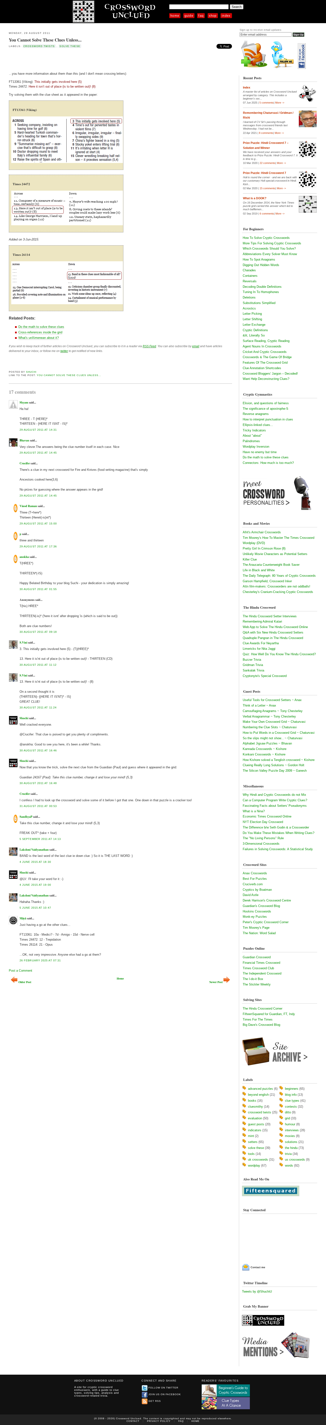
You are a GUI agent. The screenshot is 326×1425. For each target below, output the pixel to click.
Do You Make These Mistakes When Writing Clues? (278, 833)
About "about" (252, 435)
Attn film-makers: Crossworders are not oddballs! (276, 586)
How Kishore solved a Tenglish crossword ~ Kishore (279, 760)
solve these (69, 46)
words (289, 1165)
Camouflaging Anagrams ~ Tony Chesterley (273, 711)
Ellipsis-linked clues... (258, 425)
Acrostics (249, 308)
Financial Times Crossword (261, 962)
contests (291, 1106)
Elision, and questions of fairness (266, 403)
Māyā (23, 918)
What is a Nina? (254, 811)
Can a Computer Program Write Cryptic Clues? (275, 800)
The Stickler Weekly (257, 984)
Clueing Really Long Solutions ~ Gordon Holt (273, 765)
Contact (132, 1421)
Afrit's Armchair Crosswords (262, 532)
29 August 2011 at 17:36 (38, 546)
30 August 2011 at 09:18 (38, 631)
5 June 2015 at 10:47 (35, 907)
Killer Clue (250, 559)
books (252, 1100)
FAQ (201, 15)
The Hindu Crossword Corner (262, 1008)
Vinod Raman (28, 506)
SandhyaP (26, 817)
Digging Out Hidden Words (261, 265)
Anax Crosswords (255, 873)
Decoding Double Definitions (262, 286)
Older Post (24, 982)
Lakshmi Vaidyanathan (34, 850)
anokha (24, 557)
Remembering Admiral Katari (262, 621)
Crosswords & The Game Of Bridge (267, 357)
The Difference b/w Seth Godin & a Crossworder (276, 827)
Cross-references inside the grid (40, 332)
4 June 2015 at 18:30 (35, 861)
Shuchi (31, 372)
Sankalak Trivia (253, 670)
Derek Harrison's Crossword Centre (267, 900)
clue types (292, 1100)
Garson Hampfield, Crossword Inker (267, 581)
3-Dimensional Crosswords (261, 843)
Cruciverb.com (253, 884)
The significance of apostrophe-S (265, 408)
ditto (288, 1112)
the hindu (291, 1148)
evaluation (255, 1118)
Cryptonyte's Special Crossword (265, 676)
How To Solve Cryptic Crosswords (266, 238)
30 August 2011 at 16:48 (38, 783)
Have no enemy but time (260, 452)
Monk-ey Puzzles (255, 916)
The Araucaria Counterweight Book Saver (271, 564)
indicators (254, 1130)
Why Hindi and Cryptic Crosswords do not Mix (274, 794)
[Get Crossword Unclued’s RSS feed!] (254, 68)
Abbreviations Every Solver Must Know (270, 254)
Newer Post (216, 982)
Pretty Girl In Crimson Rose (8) (264, 548)
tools (251, 1154)
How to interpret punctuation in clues (268, 419)
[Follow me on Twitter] (283, 68)
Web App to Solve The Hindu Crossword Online (275, 627)
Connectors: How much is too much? (268, 463)
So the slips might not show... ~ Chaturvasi (272, 738)
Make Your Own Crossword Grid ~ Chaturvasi (274, 721)
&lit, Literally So (254, 335)
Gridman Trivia (253, 665)
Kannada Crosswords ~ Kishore (264, 749)
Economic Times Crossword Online (267, 816)
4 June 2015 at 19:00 (35, 884)
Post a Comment (20, 970)
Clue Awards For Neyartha (261, 643)
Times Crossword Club (258, 968)
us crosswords (295, 1159)
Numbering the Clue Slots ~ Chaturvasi (270, 727)
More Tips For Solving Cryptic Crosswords (272, 243)
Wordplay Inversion (256, 446)
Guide (189, 15)
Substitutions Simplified (259, 303)
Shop (213, 15)
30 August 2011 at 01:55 (38, 589)
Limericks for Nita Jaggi (259, 648)
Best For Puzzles (255, 878)
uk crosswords (258, 1159)
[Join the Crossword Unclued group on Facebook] (302, 68)
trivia (288, 1154)
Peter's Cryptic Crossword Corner (266, 922)
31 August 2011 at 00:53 (38, 806)
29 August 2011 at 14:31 (38, 429)
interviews (292, 1130)
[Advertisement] (65, 59)
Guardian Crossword (257, 957)
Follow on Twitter (163, 1387)
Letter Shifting (252, 319)
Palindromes (251, 441)
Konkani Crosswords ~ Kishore (264, 754)
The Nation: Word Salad (259, 933)
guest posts (256, 1124)
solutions (291, 1142)
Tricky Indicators (254, 430)
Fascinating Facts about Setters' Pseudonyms (275, 805)
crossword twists (39, 46)
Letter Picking (252, 313)
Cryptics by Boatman (257, 889)
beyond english (258, 1094)
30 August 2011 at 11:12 (38, 664)
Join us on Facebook (164, 1394)
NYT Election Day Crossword (263, 822)
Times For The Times (258, 1019)
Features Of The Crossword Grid (265, 362)
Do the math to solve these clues (41, 327)
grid (287, 1118)
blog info (291, 1094)
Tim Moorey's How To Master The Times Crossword (278, 538)
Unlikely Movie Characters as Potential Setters (275, 554)
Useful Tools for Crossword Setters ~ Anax (272, 700)
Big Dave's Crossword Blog (261, 1025)
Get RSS (154, 1401)
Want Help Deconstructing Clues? (266, 379)
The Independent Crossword (262, 973)
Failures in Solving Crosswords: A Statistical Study (278, 849)
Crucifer (25, 463)
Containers (250, 276)
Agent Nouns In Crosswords (262, 346)
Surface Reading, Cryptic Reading (266, 341)
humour (290, 1124)
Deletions (249, 297)
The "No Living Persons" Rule (263, 838)
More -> (279, 102)
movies (290, 1136)
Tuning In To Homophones (261, 292)
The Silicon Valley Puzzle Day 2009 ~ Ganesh (275, 770)
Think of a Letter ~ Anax (259, 705)
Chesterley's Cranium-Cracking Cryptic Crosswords (278, 592)
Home (174, 15)
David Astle (250, 895)
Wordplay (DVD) (254, 543)
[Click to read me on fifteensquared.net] (270, 1195)
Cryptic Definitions (255, 330)
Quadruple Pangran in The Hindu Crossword (273, 638)
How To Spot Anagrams (259, 259)
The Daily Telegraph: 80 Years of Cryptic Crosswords (279, 575)
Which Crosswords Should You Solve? (269, 248)
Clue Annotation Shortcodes (262, 368)
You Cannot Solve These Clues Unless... (45, 40)
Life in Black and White (259, 570)
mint (251, 1136)
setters (253, 1142)
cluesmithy (255, 1106)
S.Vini (23, 642)
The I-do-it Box (253, 979)
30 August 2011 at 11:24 (38, 707)
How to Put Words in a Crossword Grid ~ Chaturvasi (279, 732)
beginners (291, 1088)
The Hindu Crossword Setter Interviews (270, 616)
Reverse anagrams (256, 414)
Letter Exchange (254, 324)
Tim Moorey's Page (256, 927)
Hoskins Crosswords (257, 911)
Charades (249, 270)
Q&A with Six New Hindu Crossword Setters (273, 632)
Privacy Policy (159, 1421)
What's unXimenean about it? (38, 338)
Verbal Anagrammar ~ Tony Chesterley (269, 716)
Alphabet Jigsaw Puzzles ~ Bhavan (267, 743)
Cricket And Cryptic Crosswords (265, 352)
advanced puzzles (260, 1088)
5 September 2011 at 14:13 (40, 839)
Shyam (24, 402)
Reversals (250, 281)
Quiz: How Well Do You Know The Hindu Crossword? (279, 654)
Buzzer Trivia (252, 659)
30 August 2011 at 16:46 (38, 750)
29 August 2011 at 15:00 (38, 523)
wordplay (254, 1165)
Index (226, 15)
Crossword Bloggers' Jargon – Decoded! (270, 373)
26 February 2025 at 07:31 (40, 960)
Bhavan (24, 440)
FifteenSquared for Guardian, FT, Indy (269, 1014)
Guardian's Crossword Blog (261, 906)
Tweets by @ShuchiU (257, 1291)
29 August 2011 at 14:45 (38, 452)
